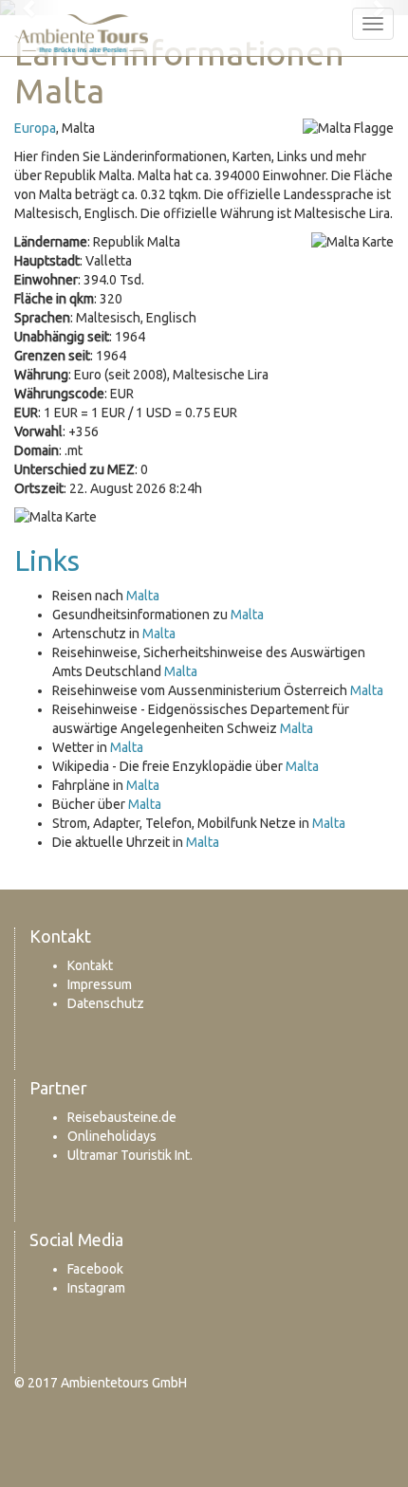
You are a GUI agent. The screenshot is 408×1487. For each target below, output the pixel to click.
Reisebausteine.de (121, 1117)
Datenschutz (105, 1003)
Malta (142, 595)
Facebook (95, 1268)
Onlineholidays (112, 1136)
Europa (35, 128)
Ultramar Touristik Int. (130, 1155)
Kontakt (90, 965)
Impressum (99, 984)
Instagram (96, 1287)
